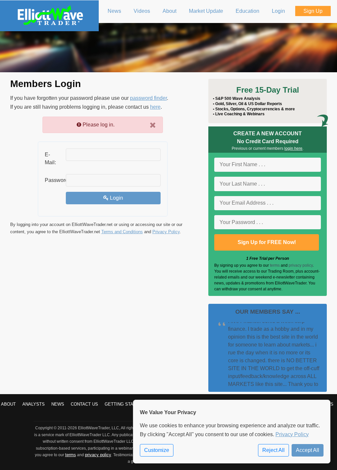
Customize (156, 450)
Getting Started (125, 404)
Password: (53, 180)
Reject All (273, 450)
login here (293, 148)
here (155, 107)
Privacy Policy (166, 231)
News (57, 404)
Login (116, 198)
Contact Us (84, 404)
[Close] (153, 125)
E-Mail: (50, 158)
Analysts (33, 404)
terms (275, 265)
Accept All (307, 450)
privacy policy (301, 265)
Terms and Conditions (122, 231)
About (8, 404)
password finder (148, 98)
